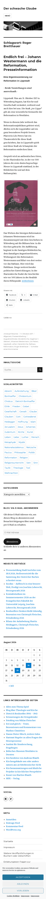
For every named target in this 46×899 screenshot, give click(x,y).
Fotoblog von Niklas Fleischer (21, 720)
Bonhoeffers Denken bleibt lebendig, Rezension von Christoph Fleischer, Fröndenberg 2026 (24, 614)
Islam (33, 422)
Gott (18, 417)
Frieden (16, 406)
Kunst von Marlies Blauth (18, 775)
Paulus (8, 452)
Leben (8, 437)
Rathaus (32, 344)
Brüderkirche (23, 339)
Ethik (7, 406)
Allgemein (8, 336)
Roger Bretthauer (21, 347)
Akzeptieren (23, 877)
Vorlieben (23, 890)
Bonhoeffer (10, 396)
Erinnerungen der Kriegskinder (22, 717)
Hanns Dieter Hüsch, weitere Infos (23, 734)
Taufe (7, 468)
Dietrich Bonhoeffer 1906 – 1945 (22, 713)
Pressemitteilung (19, 336)
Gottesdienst (29, 417)
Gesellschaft (11, 411)
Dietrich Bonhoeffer (25, 401)
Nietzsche (31, 447)
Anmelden (11, 819)
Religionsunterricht (14, 463)
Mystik (22, 442)
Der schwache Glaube (20, 8)
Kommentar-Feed (14, 826)
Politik (32, 452)
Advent (8, 391)
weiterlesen (28, 281)
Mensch (35, 437)
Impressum (25, 896)
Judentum (10, 432)
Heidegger (10, 422)
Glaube (33, 411)
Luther (14, 344)
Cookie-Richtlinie (13, 896)
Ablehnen (23, 884)
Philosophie (20, 452)
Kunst (30, 432)
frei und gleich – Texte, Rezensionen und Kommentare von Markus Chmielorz (23, 727)
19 (17, 670)
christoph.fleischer (11, 334)
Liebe (16, 437)
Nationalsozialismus (14, 447)
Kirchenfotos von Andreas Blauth (22, 758)
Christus (9, 401)
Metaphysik (10, 442)
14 (28, 665)
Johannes (30, 427)
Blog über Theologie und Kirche (22, 710)
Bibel (34, 391)
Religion (24, 458)
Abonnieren (12, 541)
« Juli (11, 686)
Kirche (21, 432)
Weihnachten (11, 473)
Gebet (26, 406)
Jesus (20, 427)
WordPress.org (13, 830)
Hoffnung (23, 422)
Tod (28, 468)
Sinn (35, 463)
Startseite (8, 841)
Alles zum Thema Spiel (17, 707)
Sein (28, 463)
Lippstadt (7, 344)
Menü (7, 16)
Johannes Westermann (20, 341)
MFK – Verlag (13, 778)
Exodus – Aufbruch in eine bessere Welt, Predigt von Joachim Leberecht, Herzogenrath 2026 (24, 587)
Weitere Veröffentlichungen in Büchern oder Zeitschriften (19, 854)
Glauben (9, 417)
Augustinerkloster (11, 339)
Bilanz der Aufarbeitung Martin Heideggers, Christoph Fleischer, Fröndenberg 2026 (22, 624)
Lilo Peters (34, 341)
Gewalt (23, 411)
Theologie (18, 468)
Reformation (9, 347)
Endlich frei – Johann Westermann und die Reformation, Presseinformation (22, 63)
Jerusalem (10, 427)
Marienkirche (23, 344)
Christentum (25, 396)
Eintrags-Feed (13, 823)
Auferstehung (22, 391)
